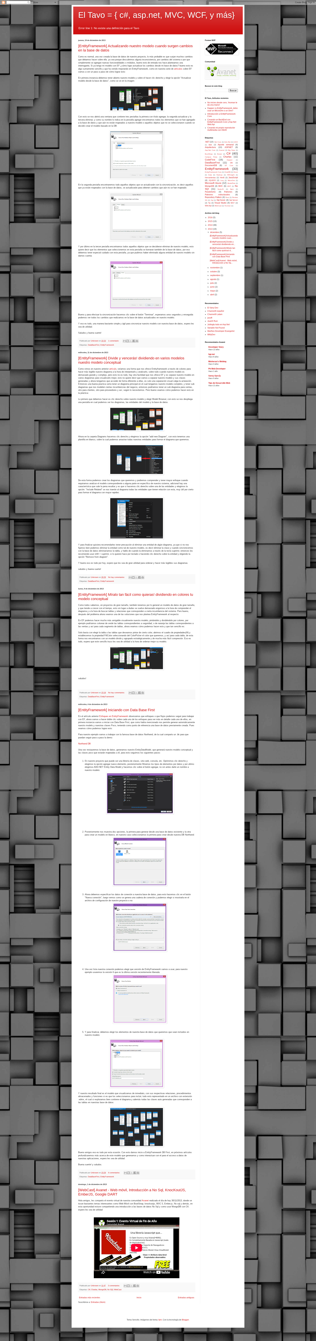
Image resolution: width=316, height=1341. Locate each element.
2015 (210, 221)
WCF (233, 203)
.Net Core (217, 142)
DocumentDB (211, 165)
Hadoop (219, 175)
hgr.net (211, 354)
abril (212, 294)
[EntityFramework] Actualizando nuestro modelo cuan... (224, 237)
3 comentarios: (114, 1286)
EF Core (229, 165)
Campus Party (211, 157)
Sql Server (233, 200)
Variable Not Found (216, 328)
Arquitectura (210, 147)
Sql (212, 200)
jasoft (209, 318)
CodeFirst (210, 159)
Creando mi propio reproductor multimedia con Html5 (221, 129)
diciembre (215, 232)
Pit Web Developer (217, 369)
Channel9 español (215, 311)
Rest (227, 197)
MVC (220, 186)
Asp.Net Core (210, 150)
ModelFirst (231, 183)
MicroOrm (231, 180)
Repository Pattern (213, 197)
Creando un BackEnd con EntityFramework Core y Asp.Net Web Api (221, 122)
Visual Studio (220, 203)
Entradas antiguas (186, 1297)
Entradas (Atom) (98, 1302)
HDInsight (231, 175)
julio (212, 283)
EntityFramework (107, 345)
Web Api (208, 206)
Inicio (139, 1297)
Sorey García (214, 376)
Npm (232, 189)
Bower (219, 154)
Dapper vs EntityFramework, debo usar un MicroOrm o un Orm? (222, 109)
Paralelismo (210, 192)
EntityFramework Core (213, 172)
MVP (229, 186)
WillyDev (211, 334)
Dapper (229, 160)
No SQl (110, 1290)
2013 (210, 229)
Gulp (210, 175)
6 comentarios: (114, 1173)
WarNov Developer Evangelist (220, 331)
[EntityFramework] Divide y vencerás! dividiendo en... (222, 243)
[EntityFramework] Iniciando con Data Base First (116, 710)
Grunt (236, 172)
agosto (213, 279)
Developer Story (216, 347)
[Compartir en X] (130, 341)
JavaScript (233, 177)
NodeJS (221, 189)
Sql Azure (221, 200)
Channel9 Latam (214, 314)
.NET (207, 142)
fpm (160, 1320)
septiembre (215, 275)
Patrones (228, 192)
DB (231, 163)
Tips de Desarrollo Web (219, 383)
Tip (209, 203)
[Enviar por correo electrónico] (124, 341)
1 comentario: (113, 341)
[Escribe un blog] (127, 341)
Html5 (222, 178)
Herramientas (210, 178)
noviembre (215, 267)
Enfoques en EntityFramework (113, 716)
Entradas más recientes (89, 1297)
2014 (210, 225)
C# (89, 1290)
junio (212, 287)
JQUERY (212, 180)
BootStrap (209, 154)
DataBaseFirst (93, 345)
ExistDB (228, 172)
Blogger (185, 1320)
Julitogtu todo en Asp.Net (218, 324)
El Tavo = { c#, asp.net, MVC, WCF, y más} (156, 15)
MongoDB (102, 1290)
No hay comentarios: (116, 577)
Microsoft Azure (213, 183)
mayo (213, 291)
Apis (210, 145)
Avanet (145, 1200)
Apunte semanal (226, 145)
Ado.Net (227, 142)
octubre (213, 271)
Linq (222, 180)
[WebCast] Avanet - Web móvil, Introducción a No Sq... (223, 261)
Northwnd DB (84, 743)
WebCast (117, 1290)
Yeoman (227, 206)
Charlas (94, 1290)
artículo (112, 369)
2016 (210, 217)
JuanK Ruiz (212, 321)
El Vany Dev (212, 308)
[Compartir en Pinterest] (137, 341)
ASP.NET (229, 147)
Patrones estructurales (217, 194)
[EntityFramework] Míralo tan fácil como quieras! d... (222, 249)
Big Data (231, 150)
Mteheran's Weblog (217, 361)
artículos (178, 69)
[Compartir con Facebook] (133, 341)
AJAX (236, 142)
